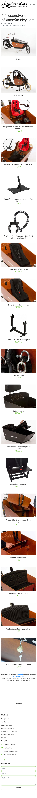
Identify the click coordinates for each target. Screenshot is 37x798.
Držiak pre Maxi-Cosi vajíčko (18, 340)
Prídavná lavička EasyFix (18, 484)
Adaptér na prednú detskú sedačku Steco (18, 200)
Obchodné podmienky (8, 728)
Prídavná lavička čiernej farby (19, 447)
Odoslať (18, 787)
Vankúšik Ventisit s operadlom (18, 629)
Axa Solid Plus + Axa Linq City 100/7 (18, 236)
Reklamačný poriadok (7, 734)
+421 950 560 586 (18, 676)
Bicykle (3, 23)
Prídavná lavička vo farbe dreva (18, 520)
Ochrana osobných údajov (9, 731)
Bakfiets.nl (10, 23)
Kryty (18, 59)
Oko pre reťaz (18, 375)
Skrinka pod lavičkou (18, 558)
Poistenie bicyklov (6, 725)
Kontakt (3, 738)
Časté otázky (5, 722)
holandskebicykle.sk (9, 754)
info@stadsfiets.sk (9, 748)
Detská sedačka (18, 269)
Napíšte (20, 674)
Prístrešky (18, 95)
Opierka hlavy (18, 411)
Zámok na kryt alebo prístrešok (18, 665)
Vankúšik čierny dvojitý (18, 593)
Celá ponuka (5, 719)
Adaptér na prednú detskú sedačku (18, 164)
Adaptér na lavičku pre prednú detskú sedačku (18, 128)
